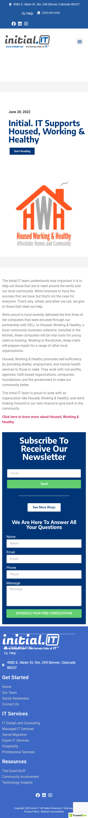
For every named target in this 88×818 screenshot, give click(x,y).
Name (10, 537)
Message (13, 583)
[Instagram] (26, 23)
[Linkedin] (19, 23)
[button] (79, 41)
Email (11, 467)
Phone (11, 568)
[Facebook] (13, 23)
